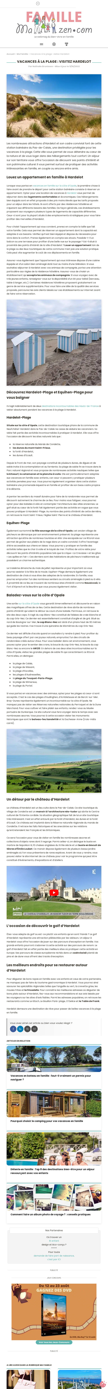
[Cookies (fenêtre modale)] (103, 1384)
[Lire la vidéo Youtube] (54, 892)
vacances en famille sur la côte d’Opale (54, 185)
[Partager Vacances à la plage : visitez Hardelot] (13, 1029)
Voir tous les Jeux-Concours (54, 1342)
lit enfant (54, 1240)
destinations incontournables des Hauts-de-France (70, 406)
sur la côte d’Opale (28, 603)
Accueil (10, 54)
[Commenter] (27, 1029)
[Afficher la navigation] (41, 45)
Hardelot (72, 193)
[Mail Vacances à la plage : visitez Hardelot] (34, 1029)
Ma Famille (22, 54)
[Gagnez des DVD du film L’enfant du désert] (54, 1312)
